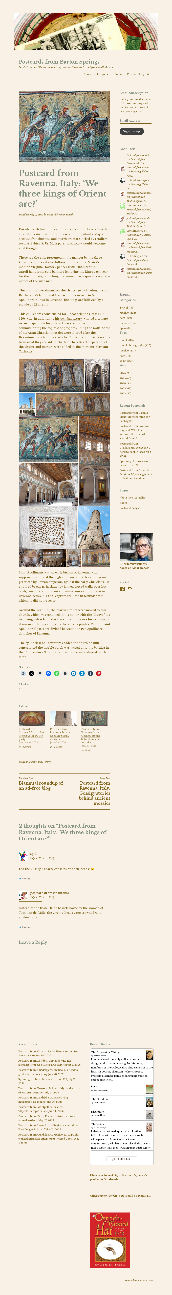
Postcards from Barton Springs (59, 62)
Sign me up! (132, 131)
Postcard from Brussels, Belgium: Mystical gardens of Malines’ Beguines (136, 474)
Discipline (97, 1111)
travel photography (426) (135, 345)
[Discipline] (149, 1118)
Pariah (95, 1086)
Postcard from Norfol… (138, 155)
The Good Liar (100, 1099)
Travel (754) (127, 307)
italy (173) (125, 355)
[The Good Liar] (149, 1106)
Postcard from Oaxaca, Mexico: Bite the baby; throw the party (32, 734)
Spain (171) (126, 328)
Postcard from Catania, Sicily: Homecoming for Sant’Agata (135, 417)
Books (118, 74)
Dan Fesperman (101, 1090)
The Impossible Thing (105, 1052)
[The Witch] (149, 1131)
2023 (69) (125, 388)
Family (33, 761)
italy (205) (126, 317)
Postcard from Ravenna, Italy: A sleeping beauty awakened (60, 734)
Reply (52, 858)
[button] (51, 376)
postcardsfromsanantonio (60, 214)
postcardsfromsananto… (139, 167)
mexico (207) (128, 350)
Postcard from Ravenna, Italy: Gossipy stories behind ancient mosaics (90, 736)
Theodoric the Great (82, 314)
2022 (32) (125, 393)
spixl (33, 854)
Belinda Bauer (100, 1056)
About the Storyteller (97, 74)
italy (40, 761)
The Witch (97, 1124)
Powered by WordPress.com (139, 1280)
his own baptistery (68, 318)
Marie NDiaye (100, 1128)
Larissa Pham (99, 1115)
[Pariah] (149, 1093)
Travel (47, 761)
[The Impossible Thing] (149, 1059)
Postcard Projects (138, 74)
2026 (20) (125, 373)
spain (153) (126, 360)
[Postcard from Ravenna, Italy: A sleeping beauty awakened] (63, 725)
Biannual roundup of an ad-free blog (41, 784)
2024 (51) (125, 383)
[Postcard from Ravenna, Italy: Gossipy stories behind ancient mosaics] (94, 725)
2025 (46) (125, 378)
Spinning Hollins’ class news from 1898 (42, 1079)
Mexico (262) (128, 312)
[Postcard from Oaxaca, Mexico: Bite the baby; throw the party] (32, 725)
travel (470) (127, 340)
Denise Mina (99, 1102)
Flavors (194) (128, 323)
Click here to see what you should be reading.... (120, 1195)
